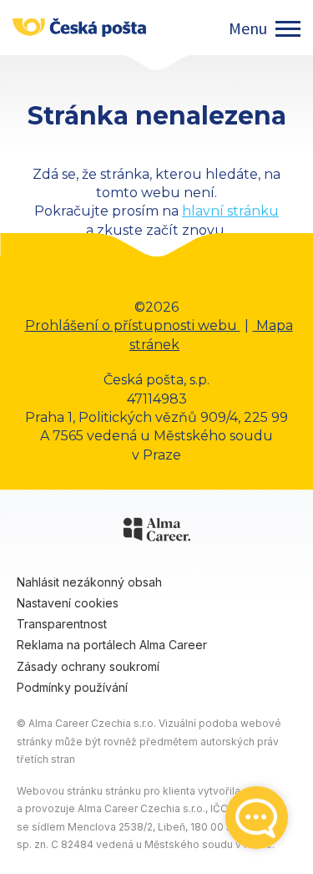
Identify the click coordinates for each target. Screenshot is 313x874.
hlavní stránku (230, 211)
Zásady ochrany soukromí (88, 666)
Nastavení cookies (68, 603)
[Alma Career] (157, 532)
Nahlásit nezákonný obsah (89, 582)
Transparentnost (62, 624)
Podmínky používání (72, 687)
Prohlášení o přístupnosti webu (132, 325)
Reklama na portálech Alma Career (112, 645)
